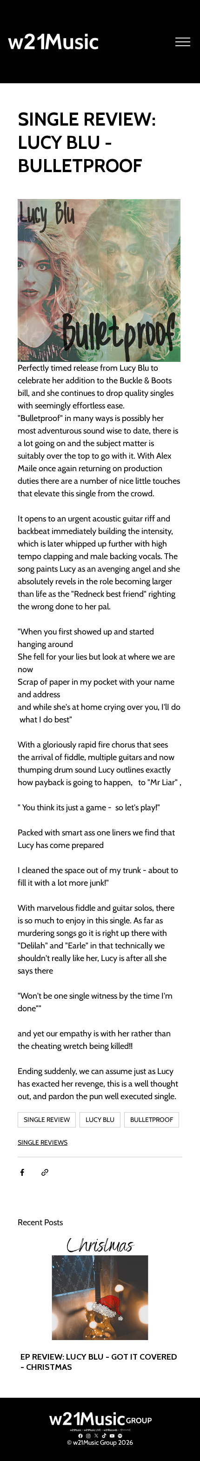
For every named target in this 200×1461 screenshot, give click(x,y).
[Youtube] (112, 1436)
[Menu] (183, 41)
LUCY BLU (100, 1119)
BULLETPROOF (151, 1119)
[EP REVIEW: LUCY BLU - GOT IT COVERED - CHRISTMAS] (100, 1289)
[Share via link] (44, 1172)
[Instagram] (88, 1436)
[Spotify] (120, 1436)
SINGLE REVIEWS (42, 1142)
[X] (96, 1436)
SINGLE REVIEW (47, 1119)
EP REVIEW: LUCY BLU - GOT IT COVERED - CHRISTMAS (98, 1362)
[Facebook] (80, 1436)
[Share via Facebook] (22, 1172)
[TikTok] (104, 1436)
